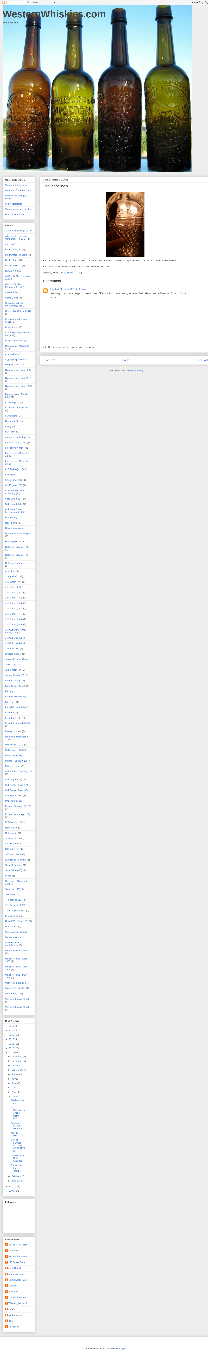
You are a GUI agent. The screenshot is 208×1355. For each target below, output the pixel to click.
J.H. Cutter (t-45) (14, 613)
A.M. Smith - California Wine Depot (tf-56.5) (16, 237)
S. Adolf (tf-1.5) (13, 838)
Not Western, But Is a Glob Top (17, 1158)
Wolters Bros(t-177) (15, 988)
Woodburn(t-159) (14, 993)
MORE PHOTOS (17, 1134)
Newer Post (49, 360)
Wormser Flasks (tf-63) (17, 1007)
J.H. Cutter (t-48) (14, 619)
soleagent (13, 1326)
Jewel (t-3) (10, 664)
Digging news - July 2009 (18, 370)
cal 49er (12, 1309)
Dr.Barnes (13, 1250)
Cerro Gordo (11, 297)
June (14, 1083)
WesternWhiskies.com (54, 14)
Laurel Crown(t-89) (15, 707)
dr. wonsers (11, 415)
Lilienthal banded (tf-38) (17, 723)
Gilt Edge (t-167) (13, 485)
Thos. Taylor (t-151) (15, 910)
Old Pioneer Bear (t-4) (16, 785)
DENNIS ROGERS (17, 1244)
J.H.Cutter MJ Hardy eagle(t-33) (15, 631)
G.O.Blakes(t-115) (14, 469)
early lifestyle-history (15, 437)
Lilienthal (9, 712)
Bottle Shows (12, 260)
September (18, 1070)
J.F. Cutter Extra (16, 1262)
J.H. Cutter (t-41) (14, 592)
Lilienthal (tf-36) (13, 718)
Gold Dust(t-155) (13, 504)
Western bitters (13, 937)
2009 (12, 1190)
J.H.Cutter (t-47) (13, 643)
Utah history (11, 926)
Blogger (122, 1348)
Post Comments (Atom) (132, 370)
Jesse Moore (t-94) (15, 659)
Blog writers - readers (16, 254)
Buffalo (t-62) (12, 271)
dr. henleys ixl (12, 402)
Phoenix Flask (12, 800)
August (15, 1074)
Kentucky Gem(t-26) (15, 696)
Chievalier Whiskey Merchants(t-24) (15, 304)
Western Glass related (16, 950)
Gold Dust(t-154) (13, 498)
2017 (12, 1030)
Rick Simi (13, 1291)
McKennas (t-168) (14, 750)
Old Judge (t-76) (13, 779)
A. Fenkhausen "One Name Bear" (18, 1113)
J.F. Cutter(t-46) (13, 581)
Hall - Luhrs (11, 522)
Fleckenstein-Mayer (15, 447)
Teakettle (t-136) (13, 899)
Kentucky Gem (16, 1274)
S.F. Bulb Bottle (13, 843)
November (17, 1061)
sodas (8, 875)
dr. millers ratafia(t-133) (17, 407)
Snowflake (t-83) (13, 870)
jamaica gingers (13, 654)
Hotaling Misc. (12, 541)
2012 (12, 1048)
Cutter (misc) (12, 327)
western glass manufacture (12, 944)
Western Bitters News (16, 185)
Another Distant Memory (16, 1126)
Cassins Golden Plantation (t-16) (13, 285)
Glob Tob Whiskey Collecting (14, 492)
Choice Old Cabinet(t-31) (18, 311)
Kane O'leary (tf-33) (15, 686)
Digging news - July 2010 (18, 378)
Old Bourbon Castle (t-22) (18, 771)
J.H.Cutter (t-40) (13, 638)
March (15, 1096)
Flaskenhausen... (17, 1101)
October (16, 1065)
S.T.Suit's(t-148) (13, 854)
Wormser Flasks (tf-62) (17, 999)
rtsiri (10, 1321)
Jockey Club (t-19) (14, 675)
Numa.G (12, 1285)
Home (125, 360)
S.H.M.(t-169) (12, 849)
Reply (53, 297)
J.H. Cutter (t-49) (14, 624)
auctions (9, 244)
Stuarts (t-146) (12, 889)
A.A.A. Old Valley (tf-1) (16, 230)
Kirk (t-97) (10, 702)
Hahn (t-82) (11, 517)
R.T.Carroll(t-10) (13, 822)
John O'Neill (14, 1268)
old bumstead (15, 1315)
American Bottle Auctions (18, 190)
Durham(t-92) (12, 421)
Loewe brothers (13, 731)
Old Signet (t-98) (13, 795)
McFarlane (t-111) (14, 744)
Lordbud (54, 289)
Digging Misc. (12, 364)
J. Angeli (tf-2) (12, 576)
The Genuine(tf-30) (15, 905)
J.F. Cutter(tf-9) (13, 587)
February (17, 1176)
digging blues (12, 354)
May (14, 1087)
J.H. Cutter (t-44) (14, 608)
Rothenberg (11, 833)
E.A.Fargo (10, 431)
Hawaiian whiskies (14, 528)
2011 (11, 1052)
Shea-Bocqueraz (13, 865)
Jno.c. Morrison (13, 669)
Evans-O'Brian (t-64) (15, 442)
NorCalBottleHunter (18, 1280)
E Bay (8, 426)
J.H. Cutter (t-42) (14, 597)
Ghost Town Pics (13, 480)
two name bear (13, 916)
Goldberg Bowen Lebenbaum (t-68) (14, 510)
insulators (10, 571)
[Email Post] (80, 272)
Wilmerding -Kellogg (15, 982)
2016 (12, 1035)
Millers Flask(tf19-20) (16, 760)
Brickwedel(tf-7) (13, 265)
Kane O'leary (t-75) (15, 680)
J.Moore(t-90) (12, 648)
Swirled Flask (12, 894)
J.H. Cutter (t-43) (14, 603)
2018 (12, 1026)
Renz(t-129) (11, 827)
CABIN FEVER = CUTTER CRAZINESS (18, 1145)
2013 (12, 1043)
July (14, 1078)
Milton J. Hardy (13, 766)
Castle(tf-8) (11, 292)
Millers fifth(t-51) (13, 755)
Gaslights (10, 474)
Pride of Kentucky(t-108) (17, 814)
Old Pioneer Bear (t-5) (16, 790)
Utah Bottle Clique (14, 214)
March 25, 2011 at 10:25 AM (73, 289)
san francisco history (15, 859)
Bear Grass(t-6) (13, 249)
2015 (12, 1039)
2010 (12, 1186)
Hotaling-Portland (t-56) (17, 555)
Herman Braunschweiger (18, 533)
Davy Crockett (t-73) (15, 340)
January (16, 1181)
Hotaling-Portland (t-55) (17, 547)
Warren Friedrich (17, 1297)
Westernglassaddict (18, 1303)
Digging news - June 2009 (18, 386)
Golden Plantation (17, 1256)
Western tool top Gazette (18, 209)
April (14, 1092)
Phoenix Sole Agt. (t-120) (18, 806)
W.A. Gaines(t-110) (15, 932)
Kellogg (9, 691)
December (17, 1056)
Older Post (201, 360)
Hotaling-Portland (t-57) (17, 563)
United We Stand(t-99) (16, 921)
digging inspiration (14, 359)
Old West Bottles (13, 203)
